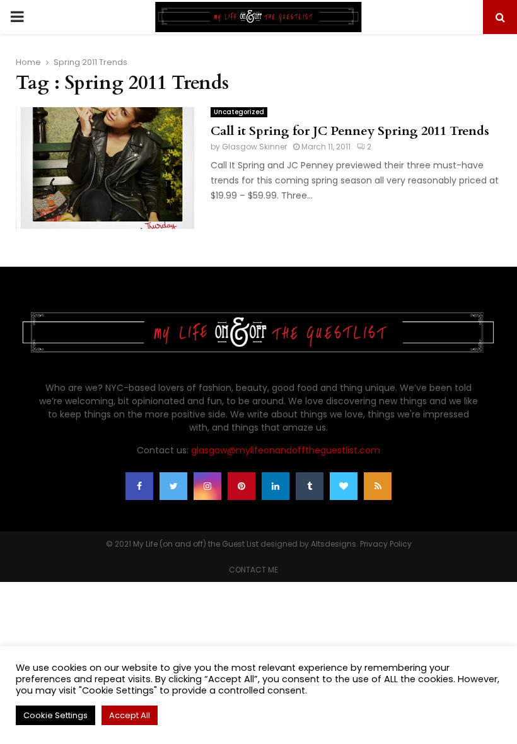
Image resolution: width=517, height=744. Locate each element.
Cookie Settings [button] (55, 715)
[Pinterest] (241, 486)
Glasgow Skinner (254, 146)
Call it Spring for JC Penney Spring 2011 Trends (350, 130)
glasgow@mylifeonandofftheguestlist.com (285, 450)
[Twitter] (173, 486)
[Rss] (378, 486)
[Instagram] (207, 486)
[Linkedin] (275, 486)
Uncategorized (239, 112)
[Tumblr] (309, 486)
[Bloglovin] (343, 486)
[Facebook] (139, 486)
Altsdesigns (333, 543)
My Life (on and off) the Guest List (195, 543)
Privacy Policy (386, 543)
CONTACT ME (253, 569)
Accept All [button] (129, 715)
